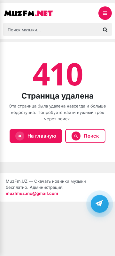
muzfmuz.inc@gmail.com (32, 193)
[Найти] (105, 29)
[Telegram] (100, 204)
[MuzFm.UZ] (35, 13)
